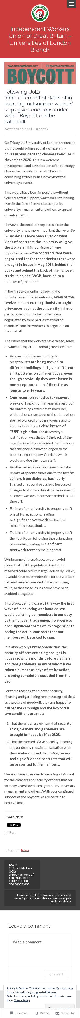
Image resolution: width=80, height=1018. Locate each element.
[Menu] (71, 4)
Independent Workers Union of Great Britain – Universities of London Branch (40, 39)
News (25, 850)
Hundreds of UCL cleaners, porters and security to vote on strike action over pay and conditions (42, 898)
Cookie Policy (22, 1000)
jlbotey (42, 129)
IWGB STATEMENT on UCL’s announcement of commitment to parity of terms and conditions (21, 874)
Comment (56, 974)
